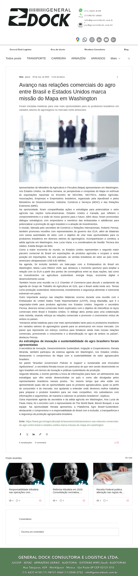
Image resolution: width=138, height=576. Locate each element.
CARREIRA (58, 58)
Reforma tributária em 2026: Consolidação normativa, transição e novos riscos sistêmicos (68, 491)
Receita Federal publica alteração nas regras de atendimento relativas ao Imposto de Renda (109, 491)
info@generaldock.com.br (101, 572)
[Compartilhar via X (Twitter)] (27, 434)
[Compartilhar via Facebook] (20, 434)
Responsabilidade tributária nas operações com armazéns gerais (23, 491)
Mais (114, 58)
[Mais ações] (117, 76)
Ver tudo (128, 458)
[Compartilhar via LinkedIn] (33, 434)
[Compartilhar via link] (40, 434)
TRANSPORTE (36, 58)
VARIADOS (98, 58)
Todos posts (13, 58)
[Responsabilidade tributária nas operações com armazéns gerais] (25, 474)
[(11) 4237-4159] (84, 39)
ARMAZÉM (78, 58)
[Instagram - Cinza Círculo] (92, 39)
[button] (129, 58)
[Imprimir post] (47, 434)
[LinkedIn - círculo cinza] (99, 39)
